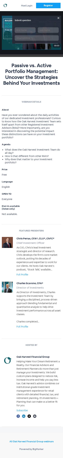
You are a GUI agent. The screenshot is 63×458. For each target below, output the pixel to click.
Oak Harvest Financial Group (33, 356)
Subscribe (22, 410)
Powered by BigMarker (31, 449)
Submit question (23, 20)
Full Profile (22, 274)
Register (48, 5)
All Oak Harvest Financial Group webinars (31, 441)
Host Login (26, 5)
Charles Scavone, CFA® (30, 283)
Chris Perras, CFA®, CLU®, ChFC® (35, 238)
